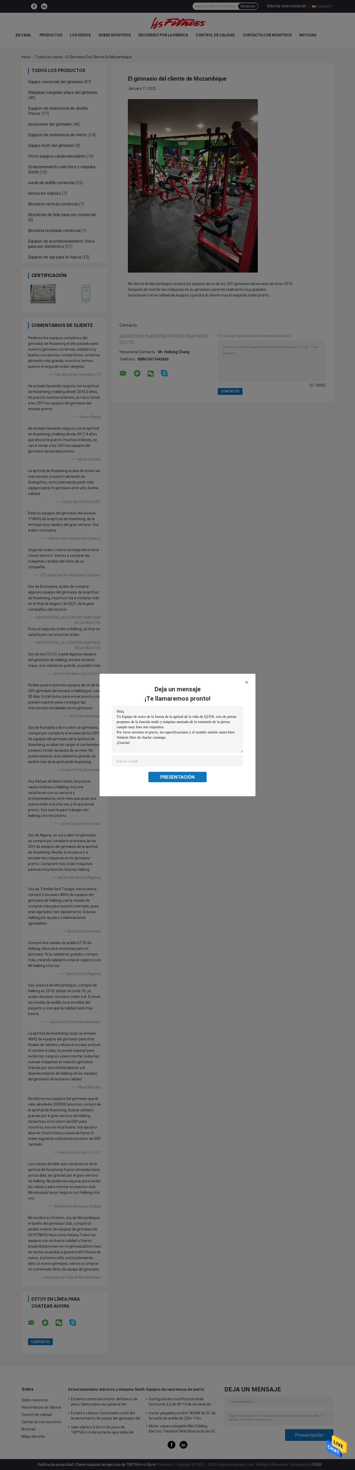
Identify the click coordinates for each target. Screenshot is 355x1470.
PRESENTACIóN (177, 777)
